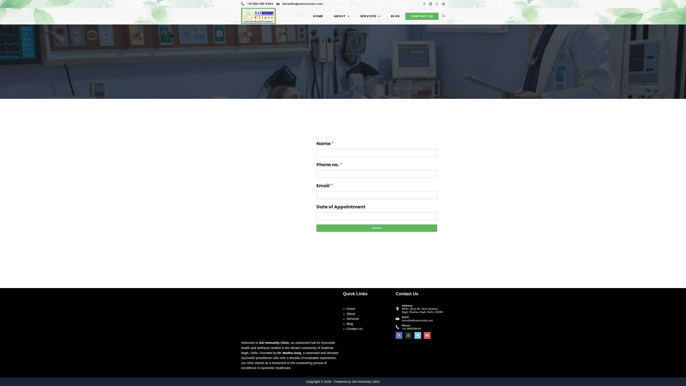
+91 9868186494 (411, 328)
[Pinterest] (443, 4)
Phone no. (329, 164)
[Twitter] (437, 4)
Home (318, 16)
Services (368, 16)
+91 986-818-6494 (260, 4)
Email (324, 186)
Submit (376, 228)
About (340, 16)
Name (325, 143)
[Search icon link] (442, 16)
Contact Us (422, 16)
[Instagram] (430, 4)
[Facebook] (424, 4)
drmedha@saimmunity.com (302, 4)
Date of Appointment (340, 207)
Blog (395, 16)
